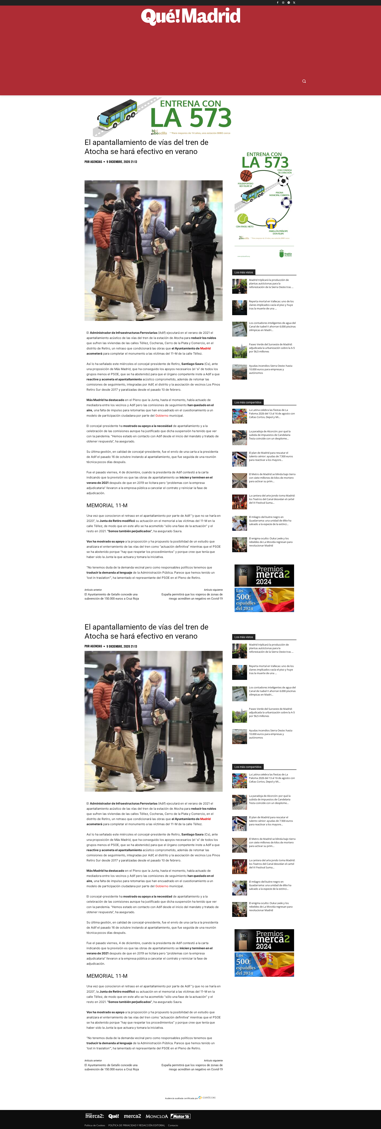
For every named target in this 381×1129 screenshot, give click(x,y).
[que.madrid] (190, 17)
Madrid (205, 348)
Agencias (96, 161)
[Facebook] (277, 3)
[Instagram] (283, 3)
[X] (294, 3)
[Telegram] (288, 3)
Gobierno (161, 415)
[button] (304, 81)
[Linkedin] (134, 170)
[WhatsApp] (116, 170)
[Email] (143, 170)
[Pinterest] (107, 170)
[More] (152, 170)
